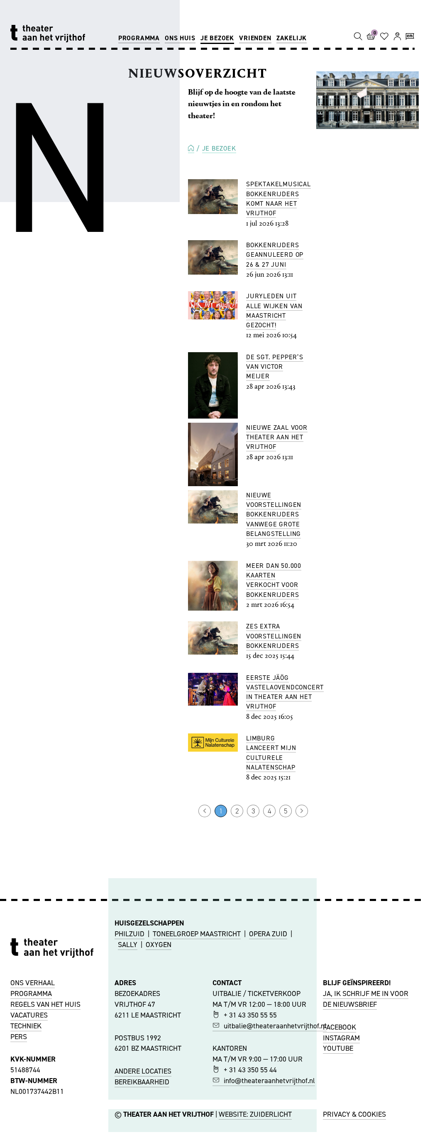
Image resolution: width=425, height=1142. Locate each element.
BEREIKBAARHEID (142, 1082)
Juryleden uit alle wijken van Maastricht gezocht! (274, 310)
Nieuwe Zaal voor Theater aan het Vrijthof (277, 437)
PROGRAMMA (31, 993)
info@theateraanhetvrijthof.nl (269, 1081)
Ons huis (180, 38)
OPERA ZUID (268, 934)
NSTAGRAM (342, 1038)
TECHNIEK (26, 1026)
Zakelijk (291, 38)
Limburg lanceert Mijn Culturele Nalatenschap (271, 753)
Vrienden (255, 38)
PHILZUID (129, 934)
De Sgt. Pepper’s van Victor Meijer (274, 367)
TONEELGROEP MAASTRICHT (197, 934)
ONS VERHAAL (32, 983)
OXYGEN (158, 945)
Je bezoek (217, 38)
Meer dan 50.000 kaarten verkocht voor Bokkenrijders (273, 580)
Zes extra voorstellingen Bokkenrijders (273, 636)
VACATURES (29, 1015)
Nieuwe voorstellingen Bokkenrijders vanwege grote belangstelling (273, 514)
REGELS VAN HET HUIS (45, 1004)
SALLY (127, 945)
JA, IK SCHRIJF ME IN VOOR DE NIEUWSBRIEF (365, 999)
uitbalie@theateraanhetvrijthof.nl (275, 1026)
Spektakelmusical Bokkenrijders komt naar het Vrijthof (278, 198)
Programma (139, 38)
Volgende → (302, 811)
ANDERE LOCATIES (143, 1071)
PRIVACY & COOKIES (354, 1114)
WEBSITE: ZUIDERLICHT (255, 1114)
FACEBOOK (339, 1027)
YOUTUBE (338, 1048)
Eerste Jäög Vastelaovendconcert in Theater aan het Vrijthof (285, 692)
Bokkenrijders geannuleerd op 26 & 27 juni (274, 255)
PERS (18, 1037)
